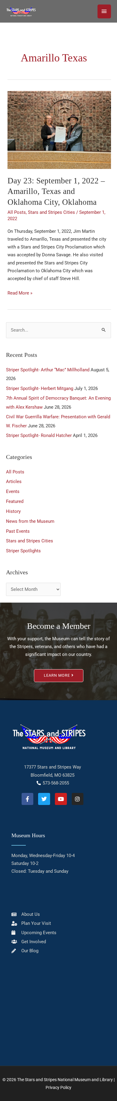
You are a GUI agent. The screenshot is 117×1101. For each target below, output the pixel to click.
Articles (14, 481)
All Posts (17, 212)
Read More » (20, 292)
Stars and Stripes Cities (51, 212)
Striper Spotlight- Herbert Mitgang (39, 388)
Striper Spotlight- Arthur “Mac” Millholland (47, 370)
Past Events (18, 531)
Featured (14, 501)
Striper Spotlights (23, 551)
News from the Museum (30, 521)
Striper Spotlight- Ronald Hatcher (39, 435)
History (13, 511)
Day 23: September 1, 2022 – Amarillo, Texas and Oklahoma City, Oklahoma (56, 191)
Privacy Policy (58, 1087)
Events (13, 491)
